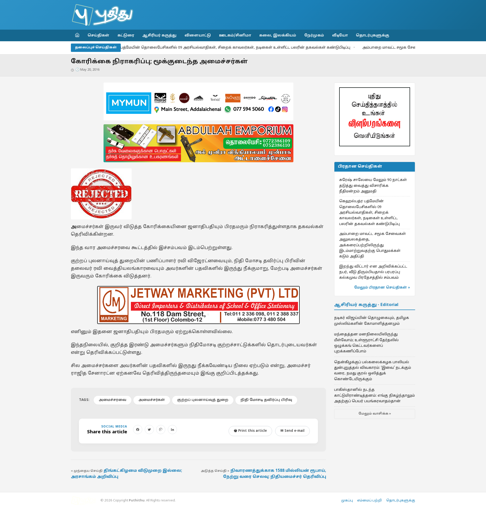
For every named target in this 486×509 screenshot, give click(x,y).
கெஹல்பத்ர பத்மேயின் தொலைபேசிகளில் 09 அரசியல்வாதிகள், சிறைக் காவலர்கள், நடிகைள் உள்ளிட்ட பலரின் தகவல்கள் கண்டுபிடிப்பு (203, 48)
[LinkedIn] (172, 429)
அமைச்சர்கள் (151, 400)
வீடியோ (340, 35)
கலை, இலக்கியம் (277, 35)
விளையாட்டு (198, 35)
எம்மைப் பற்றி (369, 501)
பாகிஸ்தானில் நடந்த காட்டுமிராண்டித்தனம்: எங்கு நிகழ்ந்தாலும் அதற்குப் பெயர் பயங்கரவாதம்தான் (374, 395)
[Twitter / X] (149, 429)
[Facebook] (137, 429)
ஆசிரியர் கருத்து (159, 35)
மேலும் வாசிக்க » (374, 414)
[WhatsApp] (160, 429)
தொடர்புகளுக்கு (372, 35)
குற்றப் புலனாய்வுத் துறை (202, 400)
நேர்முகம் (314, 35)
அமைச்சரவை (112, 400)
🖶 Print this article (250, 431)
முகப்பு (347, 501)
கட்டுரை (125, 35)
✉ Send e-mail (292, 431)
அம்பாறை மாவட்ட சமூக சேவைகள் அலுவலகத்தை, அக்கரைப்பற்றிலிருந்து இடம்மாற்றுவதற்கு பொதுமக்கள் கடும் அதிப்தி (372, 245)
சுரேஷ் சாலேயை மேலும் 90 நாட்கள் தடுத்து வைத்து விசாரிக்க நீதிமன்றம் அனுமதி (373, 186)
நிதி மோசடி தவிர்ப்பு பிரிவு (266, 400)
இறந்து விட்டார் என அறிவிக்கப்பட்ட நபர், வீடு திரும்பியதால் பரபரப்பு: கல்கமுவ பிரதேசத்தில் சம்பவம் (373, 272)
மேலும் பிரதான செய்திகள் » (382, 288)
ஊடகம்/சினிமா (235, 35)
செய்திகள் (98, 35)
